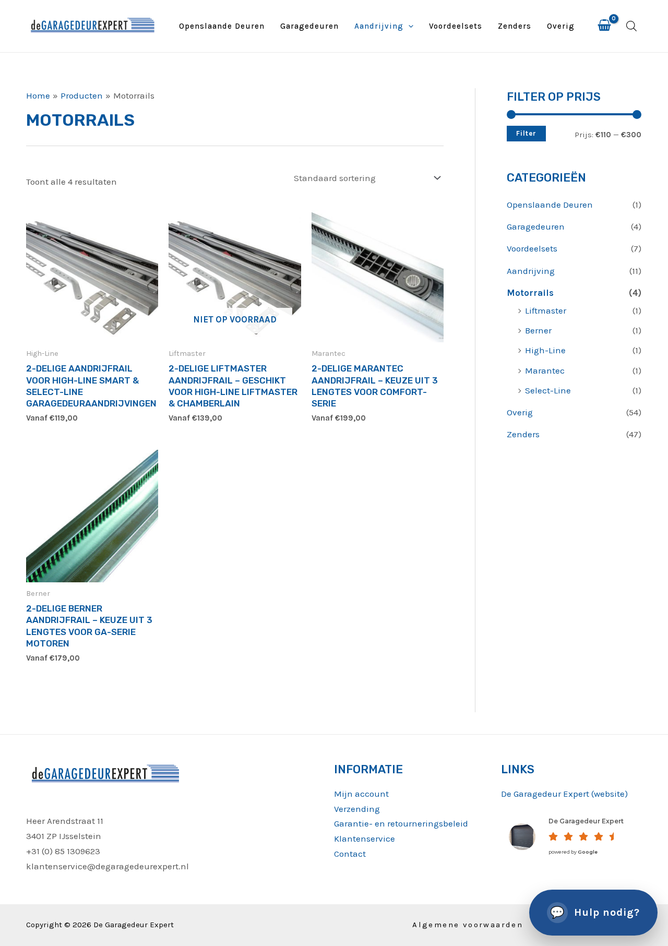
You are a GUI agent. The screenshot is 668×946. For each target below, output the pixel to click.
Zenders (514, 26)
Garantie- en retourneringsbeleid (401, 823)
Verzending (357, 809)
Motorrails (530, 293)
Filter (526, 133)
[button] (408, 26)
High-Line (545, 350)
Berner (538, 330)
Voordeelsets (455, 26)
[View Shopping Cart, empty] (604, 26)
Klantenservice (364, 838)
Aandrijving (378, 26)
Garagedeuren (309, 26)
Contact (350, 853)
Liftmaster (545, 310)
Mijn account (361, 793)
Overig (561, 26)
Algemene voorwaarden (467, 924)
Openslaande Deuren (222, 26)
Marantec (545, 370)
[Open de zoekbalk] (631, 26)
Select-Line (548, 390)
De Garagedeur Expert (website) (564, 793)
